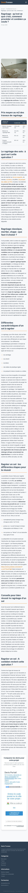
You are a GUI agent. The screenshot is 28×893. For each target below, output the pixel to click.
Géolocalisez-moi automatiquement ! (14, 813)
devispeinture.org (5, 883)
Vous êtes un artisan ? (20, 826)
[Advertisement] (14, 42)
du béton (9, 179)
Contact (3, 876)
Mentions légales (5, 872)
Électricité (3, 865)
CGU (5, 825)
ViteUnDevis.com (21, 825)
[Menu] (26, 2)
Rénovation (4, 859)
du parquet (21, 179)
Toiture (3, 861)
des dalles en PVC (7, 182)
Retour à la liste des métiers (14, 821)
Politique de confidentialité (7, 874)
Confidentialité (8, 825)
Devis (7, 2)
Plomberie (3, 863)
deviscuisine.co (4, 885)
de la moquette (17, 177)
